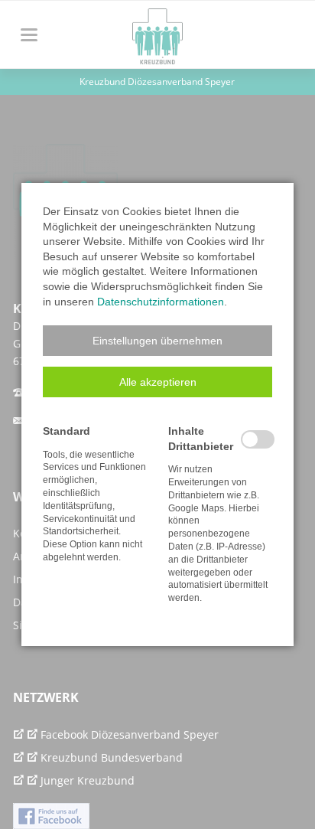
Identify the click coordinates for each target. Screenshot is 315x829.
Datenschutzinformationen (160, 301)
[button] (157, 340)
